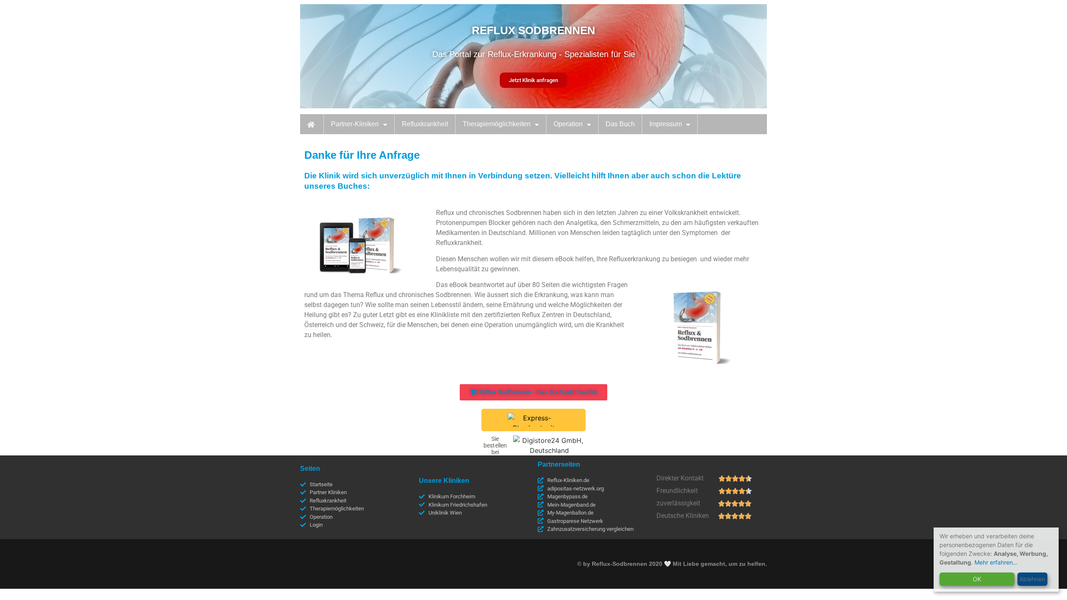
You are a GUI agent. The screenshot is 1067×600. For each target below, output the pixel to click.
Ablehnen (1032, 578)
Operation (568, 124)
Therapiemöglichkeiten (497, 124)
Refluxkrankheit (425, 124)
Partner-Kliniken (355, 124)
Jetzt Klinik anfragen (533, 80)
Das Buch (620, 124)
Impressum (665, 124)
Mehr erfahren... (996, 562)
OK (977, 578)
